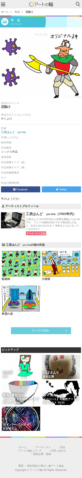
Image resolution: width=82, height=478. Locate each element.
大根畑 (46, 279)
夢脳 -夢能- (11, 395)
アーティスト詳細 (36, 233)
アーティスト (43, 447)
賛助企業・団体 (42, 454)
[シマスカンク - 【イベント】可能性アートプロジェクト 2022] (61, 393)
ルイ (5, 376)
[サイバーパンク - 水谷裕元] (21, 419)
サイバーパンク (14, 424)
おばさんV (51, 373)
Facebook (22, 189)
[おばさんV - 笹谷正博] (61, 367)
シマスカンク (53, 395)
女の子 (8, 373)
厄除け (29, 12)
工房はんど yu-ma (13, 132)
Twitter (62, 189)
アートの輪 (41, 4)
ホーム (5, 12)
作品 (17, 12)
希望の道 (9, 314)
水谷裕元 (8, 428)
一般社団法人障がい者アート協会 (44, 465)
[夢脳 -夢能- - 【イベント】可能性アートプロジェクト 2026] (21, 393)
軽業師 (7, 279)
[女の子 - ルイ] (21, 367)
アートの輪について (30, 450)
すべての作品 (40, 330)
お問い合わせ (58, 450)
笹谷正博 (48, 376)
